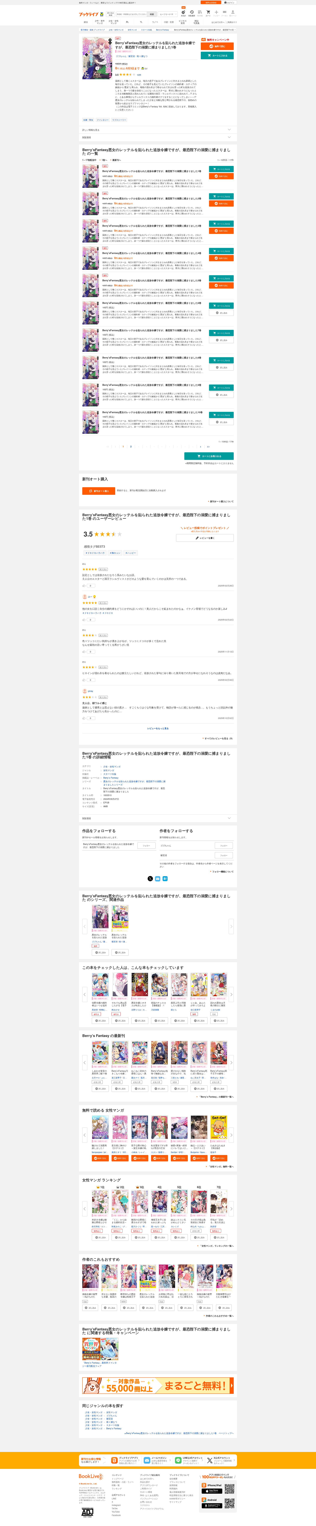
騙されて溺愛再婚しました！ (99, 1147)
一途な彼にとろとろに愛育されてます (185, 1296)
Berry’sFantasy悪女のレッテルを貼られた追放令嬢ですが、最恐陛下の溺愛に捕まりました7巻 (151, 330)
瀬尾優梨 (184, 1077)
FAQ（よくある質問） (150, 1495)
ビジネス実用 (183, 21)
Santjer (174, 1152)
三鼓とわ (175, 1077)
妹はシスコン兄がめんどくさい (178, 1221)
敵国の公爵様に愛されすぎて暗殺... (138, 1222)
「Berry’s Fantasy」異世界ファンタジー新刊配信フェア (99, 1364)
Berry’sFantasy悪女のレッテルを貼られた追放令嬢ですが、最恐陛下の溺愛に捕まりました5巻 (151, 280)
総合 (86, 21)
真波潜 (95, 1009)
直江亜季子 (116, 1077)
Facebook (116, 1515)
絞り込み (110, 14)
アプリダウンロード (149, 1485)
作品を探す (145, 1481)
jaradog (107, 1152)
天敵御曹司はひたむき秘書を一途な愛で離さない (223, 1297)
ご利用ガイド (231, 22)
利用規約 (173, 1488)
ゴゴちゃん (121, 56)
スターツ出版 (109, 773)
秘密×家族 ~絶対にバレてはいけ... (179, 1147)
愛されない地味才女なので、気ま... (178, 1073)
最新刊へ (116, 159)
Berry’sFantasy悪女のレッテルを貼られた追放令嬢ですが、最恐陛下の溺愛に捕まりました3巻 (151, 225)
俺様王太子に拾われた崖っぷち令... (158, 1222)
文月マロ (96, 1077)
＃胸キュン (115, 552)
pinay (90, 690)
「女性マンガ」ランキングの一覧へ (216, 1245)
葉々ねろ (155, 1226)
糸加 (222, 1077)
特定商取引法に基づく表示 (181, 1495)
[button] (100, 952)
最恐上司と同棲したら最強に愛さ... (178, 1005)
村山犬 (194, 1226)
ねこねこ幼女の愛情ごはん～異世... (138, 1073)
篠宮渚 (131, 56)
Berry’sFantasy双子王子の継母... (218, 1072)
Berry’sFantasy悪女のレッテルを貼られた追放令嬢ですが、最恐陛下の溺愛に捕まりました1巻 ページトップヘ (179, 1433)
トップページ (118, 1478)
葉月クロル (146, 1077)
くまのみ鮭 (215, 1009)
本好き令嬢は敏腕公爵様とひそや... (99, 1222)
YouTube (116, 1511)
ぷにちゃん (106, 1077)
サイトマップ (175, 1501)
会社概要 (173, 1478)
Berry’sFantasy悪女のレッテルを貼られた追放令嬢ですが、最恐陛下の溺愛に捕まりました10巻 (152, 412)
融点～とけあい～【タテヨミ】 (198, 1147)
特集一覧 (116, 1485)
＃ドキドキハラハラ (95, 552)
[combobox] (131, 14)
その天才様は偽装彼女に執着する (198, 1222)
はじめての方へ (218, 22)
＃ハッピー (130, 552)
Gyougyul (204, 1152)
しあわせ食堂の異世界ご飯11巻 (99, 1072)
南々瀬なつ (142, 56)
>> (208, 446)
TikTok (115, 1508)
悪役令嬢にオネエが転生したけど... (138, 1005)
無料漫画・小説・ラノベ (122, 1481)
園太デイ (135, 1077)
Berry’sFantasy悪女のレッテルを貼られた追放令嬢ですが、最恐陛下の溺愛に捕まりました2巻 (151, 198)
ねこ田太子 (195, 1077)
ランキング (117, 1488)
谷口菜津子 (195, 1009)
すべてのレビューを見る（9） (219, 738)
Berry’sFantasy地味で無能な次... (159, 1072)
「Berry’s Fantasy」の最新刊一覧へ (216, 1096)
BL (127, 21)
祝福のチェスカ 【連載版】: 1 (159, 1004)
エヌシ (154, 1152)
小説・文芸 (169, 21)
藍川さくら (136, 1226)
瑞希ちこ (162, 1077)
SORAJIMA (128, 1152)
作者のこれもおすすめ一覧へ (220, 1315)
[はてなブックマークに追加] (165, 880)
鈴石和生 (96, 1226)
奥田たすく (116, 1152)
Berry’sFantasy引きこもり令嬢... (120, 1072)
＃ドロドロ (107, 612)
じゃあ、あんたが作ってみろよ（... (198, 1005)
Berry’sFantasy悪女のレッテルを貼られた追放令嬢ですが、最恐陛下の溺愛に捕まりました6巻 (151, 303)
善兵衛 (154, 1077)
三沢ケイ (164, 1226)
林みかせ (115, 1009)
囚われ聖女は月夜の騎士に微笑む (217, 1005)
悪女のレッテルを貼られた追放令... (99, 937)
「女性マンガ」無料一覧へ (221, 1166)
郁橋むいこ (104, 1009)
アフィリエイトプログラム (152, 1508)
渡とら (174, 1009)
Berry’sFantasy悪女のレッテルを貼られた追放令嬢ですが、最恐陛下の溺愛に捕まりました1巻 (151, 171)
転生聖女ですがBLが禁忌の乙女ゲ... (159, 1148)
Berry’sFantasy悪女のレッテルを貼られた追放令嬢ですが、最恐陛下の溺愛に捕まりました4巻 (151, 253)
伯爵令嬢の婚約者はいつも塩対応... (99, 1005)
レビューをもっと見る (158, 728)
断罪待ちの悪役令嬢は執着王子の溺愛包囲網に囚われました (127, 1297)
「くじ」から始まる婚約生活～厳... (119, 1222)
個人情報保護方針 (177, 1491)
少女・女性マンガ (113, 21)
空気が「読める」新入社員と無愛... (217, 1222)
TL (141, 21)
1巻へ (104, 159)
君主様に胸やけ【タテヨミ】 (119, 1147)
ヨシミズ (175, 1226)
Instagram (116, 1505)
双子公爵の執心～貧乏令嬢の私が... (138, 1148)
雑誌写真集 (196, 21)
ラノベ (155, 21)
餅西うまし (163, 1152)
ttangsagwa (97, 1152)
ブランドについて (177, 1481)
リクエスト (145, 1505)
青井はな (214, 1077)
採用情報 (173, 1485)
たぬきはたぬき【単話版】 (217, 1147)
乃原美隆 (155, 1009)
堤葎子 (213, 1152)
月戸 (227, 1077)
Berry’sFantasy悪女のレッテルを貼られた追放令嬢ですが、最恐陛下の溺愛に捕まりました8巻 (151, 357)
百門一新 (127, 1077)
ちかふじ (202, 1226)
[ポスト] (150, 878)
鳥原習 (213, 1226)
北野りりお (136, 1009)
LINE (114, 1498)
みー (90, 596)
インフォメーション (149, 1498)
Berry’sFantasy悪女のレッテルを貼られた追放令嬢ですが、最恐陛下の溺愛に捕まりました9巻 (151, 384)
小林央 (134, 1152)
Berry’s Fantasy (110, 777)
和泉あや (206, 1077)
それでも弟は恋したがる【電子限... (119, 1005)
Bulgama (195, 1152)
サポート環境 (146, 1491)
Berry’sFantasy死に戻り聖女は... (199, 1072)
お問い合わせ (146, 1501)
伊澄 (181, 1152)
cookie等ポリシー (177, 1498)
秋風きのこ (116, 1226)
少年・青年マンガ (100, 21)
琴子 (145, 1226)
